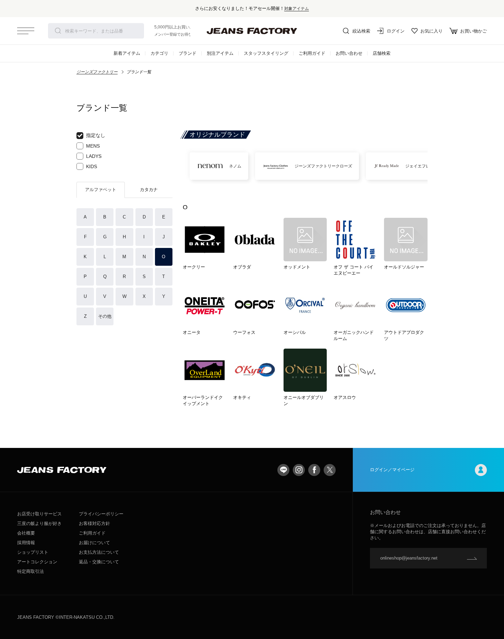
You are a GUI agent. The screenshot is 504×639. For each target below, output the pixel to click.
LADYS (93, 156)
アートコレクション (37, 561)
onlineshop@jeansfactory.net (408, 558)
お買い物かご (473, 31)
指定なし (95, 135)
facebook (314, 470)
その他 (104, 316)
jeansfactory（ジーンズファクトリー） (252, 30)
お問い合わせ (349, 53)
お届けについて (94, 542)
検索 (58, 31)
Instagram (299, 470)
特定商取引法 (30, 571)
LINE (283, 470)
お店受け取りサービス (39, 513)
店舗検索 (382, 53)
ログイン (396, 31)
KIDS (91, 166)
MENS (93, 146)
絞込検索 (361, 31)
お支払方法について (99, 552)
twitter (330, 470)
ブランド (187, 53)
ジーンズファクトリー (97, 72)
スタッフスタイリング (266, 53)
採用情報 (26, 542)
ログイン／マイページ (392, 469)
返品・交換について (99, 561)
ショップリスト (32, 552)
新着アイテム (126, 53)
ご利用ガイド (312, 53)
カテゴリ (159, 53)
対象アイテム (296, 8)
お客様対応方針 (94, 523)
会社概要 (26, 533)
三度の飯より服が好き (39, 523)
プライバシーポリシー (101, 513)
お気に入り (431, 31)
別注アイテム (220, 53)
